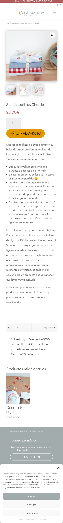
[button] (58, 467)
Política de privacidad (27, 519)
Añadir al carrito (25, 133)
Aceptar (31, 496)
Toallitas (21, 23)
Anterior (14, 327)
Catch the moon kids (20, 450)
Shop (7, 23)
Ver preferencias (31, 513)
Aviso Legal (41, 519)
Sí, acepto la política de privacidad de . (30, 449)
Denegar (31, 504)
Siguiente (48, 327)
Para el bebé (14, 23)
